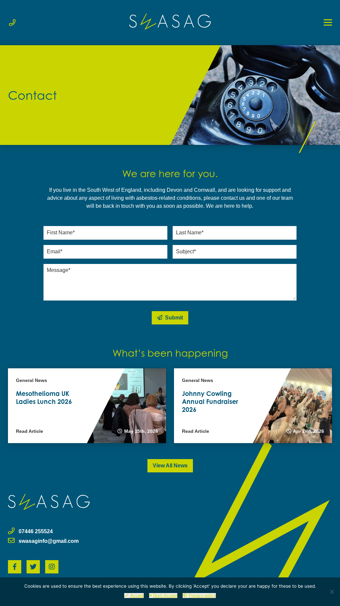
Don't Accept (165, 595)
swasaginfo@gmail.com (49, 541)
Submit (173, 317)
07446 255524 (36, 531)
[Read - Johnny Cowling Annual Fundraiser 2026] (253, 405)
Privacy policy (202, 595)
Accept (137, 595)
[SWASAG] (170, 21)
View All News (170, 465)
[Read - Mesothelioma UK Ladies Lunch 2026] (87, 405)
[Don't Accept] (331, 591)
